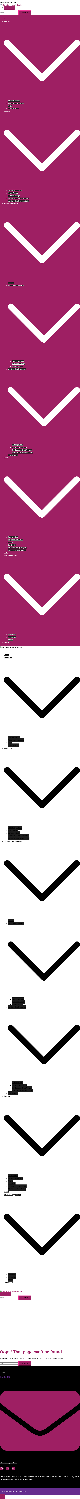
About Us (7, 21)
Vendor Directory (17, 366)
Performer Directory (18, 364)
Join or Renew (13, 193)
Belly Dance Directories (16, 285)
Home (6, 19)
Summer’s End (13, 537)
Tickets (10, 542)
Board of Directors (14, 101)
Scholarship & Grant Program (22, 450)
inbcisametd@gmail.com (8, 1463)
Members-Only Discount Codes (18, 201)
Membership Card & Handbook (18, 198)
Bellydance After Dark (15, 540)
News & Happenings (10, 555)
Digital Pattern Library (19, 447)
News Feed (12, 634)
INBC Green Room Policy (17, 550)
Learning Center (17, 445)
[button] (2, 7)
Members (7, 111)
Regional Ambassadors (16, 103)
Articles (10, 640)
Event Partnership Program (17, 548)
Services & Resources (11, 203)
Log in (2, 1372)
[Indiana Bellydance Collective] (11, 5)
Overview (11, 283)
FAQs (10, 106)
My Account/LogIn (14, 196)
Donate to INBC (13, 108)
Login (9, 7)
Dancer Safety (13, 455)
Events (6, 457)
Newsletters (12, 637)
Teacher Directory (18, 361)
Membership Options (15, 190)
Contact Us (7, 642)
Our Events (12, 545)
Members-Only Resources (17, 369)
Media (6, 553)
